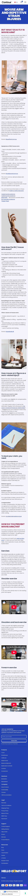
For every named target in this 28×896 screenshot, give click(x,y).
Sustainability (4, 789)
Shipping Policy (5, 808)
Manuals (3, 837)
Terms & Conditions (6, 805)
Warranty (3, 802)
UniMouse (3, 758)
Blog (2, 847)
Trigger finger (5, 201)
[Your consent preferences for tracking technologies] (25, 893)
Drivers (3, 834)
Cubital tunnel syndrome (8, 196)
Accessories (4, 771)
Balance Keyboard (6, 763)
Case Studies (4, 852)
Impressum (4, 818)
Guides (3, 855)
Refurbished (4, 781)
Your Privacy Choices (12, 891)
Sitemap (3, 877)
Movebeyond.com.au (12, 173)
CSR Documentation (6, 795)
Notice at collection (7, 894)
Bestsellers (4, 779)
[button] (16, 2)
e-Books (3, 858)
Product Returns (5, 839)
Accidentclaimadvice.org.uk (14, 516)
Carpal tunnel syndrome (8, 194)
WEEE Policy (4, 816)
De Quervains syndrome (8, 199)
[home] (6, 2)
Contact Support (5, 826)
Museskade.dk (10, 331)
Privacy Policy (4, 810)
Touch (3, 752)
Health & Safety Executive (16, 190)
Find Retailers (4, 863)
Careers (3, 792)
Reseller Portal (5, 860)
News (2, 850)
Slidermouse (4, 760)
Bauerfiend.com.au (11, 139)
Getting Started (5, 829)
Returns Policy (4, 813)
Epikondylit (4, 197)
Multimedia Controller (6, 766)
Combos (3, 768)
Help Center (4, 831)
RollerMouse (4, 755)
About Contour (5, 787)
